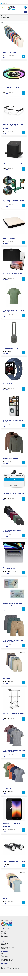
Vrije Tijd (3, 932)
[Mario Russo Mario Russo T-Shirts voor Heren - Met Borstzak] (14, 882)
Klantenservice (5, 943)
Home (2, 15)
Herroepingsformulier (7, 959)
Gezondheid (4, 936)
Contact (3, 944)
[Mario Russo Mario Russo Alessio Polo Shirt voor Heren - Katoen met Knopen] (14, 735)
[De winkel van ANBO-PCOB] (14, 8)
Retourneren (4, 958)
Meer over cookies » (14, 485)
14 (18, 910)
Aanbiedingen (5, 931)
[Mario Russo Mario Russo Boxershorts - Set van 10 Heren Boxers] (14, 515)
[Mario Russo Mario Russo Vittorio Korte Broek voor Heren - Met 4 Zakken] (14, 625)
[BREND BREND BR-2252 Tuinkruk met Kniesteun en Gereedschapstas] (14, 185)
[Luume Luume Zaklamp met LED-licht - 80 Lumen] (14, 847)
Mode (2, 935)
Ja (14, 479)
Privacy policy (5, 948)
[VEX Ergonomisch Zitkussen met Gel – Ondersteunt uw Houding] (14, 222)
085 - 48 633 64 (6, 3)
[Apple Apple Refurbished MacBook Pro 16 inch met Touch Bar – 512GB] (14, 552)
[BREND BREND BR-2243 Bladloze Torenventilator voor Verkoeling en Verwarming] (14, 332)
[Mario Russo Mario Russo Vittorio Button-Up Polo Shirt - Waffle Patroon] (14, 772)
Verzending (4, 956)
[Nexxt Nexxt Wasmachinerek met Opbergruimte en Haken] (14, 405)
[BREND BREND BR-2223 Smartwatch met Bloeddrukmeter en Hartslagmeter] (14, 369)
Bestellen (3, 955)
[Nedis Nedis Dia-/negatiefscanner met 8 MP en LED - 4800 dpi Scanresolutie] (14, 149)
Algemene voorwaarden (7, 947)
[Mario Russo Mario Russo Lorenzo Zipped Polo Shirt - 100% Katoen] (14, 295)
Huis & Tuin (4, 934)
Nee (14, 482)
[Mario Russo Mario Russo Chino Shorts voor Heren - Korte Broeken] (14, 662)
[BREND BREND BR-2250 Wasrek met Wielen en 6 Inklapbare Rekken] (14, 699)
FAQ (2, 954)
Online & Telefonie (6, 938)
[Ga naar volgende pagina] (22, 910)
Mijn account (4, 946)
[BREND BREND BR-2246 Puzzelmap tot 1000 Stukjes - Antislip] (14, 259)
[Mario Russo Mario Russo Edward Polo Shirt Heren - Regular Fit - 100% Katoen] (14, 36)
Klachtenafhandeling (6, 960)
